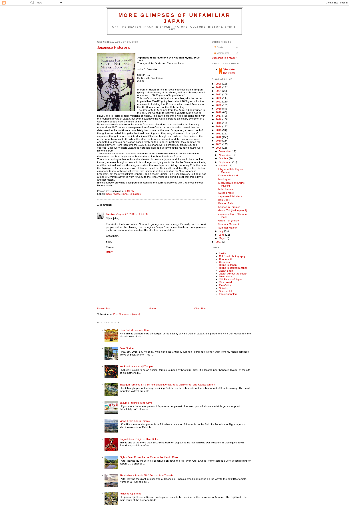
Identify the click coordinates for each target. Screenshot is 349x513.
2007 (219, 241)
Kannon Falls (225, 203)
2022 (219, 98)
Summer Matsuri (227, 227)
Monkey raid (225, 179)
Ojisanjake (229, 69)
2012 (219, 133)
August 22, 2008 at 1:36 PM (132, 214)
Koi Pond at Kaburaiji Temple (136, 366)
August (223, 165)
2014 (219, 126)
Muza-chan (225, 276)
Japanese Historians (113, 47)
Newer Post (104, 308)
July (221, 231)
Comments (222, 52)
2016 (219, 119)
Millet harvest (226, 189)
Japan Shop (226, 270)
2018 (219, 112)
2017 (219, 115)
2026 (219, 83)
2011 (219, 137)
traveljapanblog (228, 293)
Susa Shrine (127, 348)
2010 (219, 140)
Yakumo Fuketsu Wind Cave (136, 402)
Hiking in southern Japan (233, 267)
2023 (219, 94)
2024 (219, 90)
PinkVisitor (225, 285)
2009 (219, 144)
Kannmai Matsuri (228, 175)
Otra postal (225, 282)
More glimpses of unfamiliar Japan (175, 18)
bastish (223, 253)
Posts (219, 47)
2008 (219, 147)
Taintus (110, 214)
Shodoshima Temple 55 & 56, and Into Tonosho (147, 475)
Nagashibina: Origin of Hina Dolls (139, 439)
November (225, 155)
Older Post (200, 308)
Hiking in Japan (228, 264)
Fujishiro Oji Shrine (130, 493)
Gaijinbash (225, 261)
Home (152, 308)
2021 (219, 101)
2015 (219, 123)
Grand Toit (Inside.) (229, 220)
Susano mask (226, 192)
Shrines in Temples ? (230, 206)
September (225, 162)
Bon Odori (224, 199)
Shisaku (223, 288)
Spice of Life (226, 291)
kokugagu (135, 193)
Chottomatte (226, 259)
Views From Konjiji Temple (135, 420)
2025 (219, 87)
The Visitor (229, 72)
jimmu (124, 193)
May (221, 238)
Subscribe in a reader (224, 57)
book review (113, 193)
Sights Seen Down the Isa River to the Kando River (149, 457)
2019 (219, 108)
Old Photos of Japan (230, 279)
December (225, 151)
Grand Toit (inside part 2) (232, 210)
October (224, 158)
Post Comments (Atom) (126, 314)
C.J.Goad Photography (232, 256)
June (222, 234)
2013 (219, 130)
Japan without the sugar (233, 273)
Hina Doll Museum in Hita (134, 330)
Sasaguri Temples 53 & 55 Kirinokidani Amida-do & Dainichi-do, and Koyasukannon (167, 384)
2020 (219, 105)
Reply (109, 251)
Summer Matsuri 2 (229, 224)
